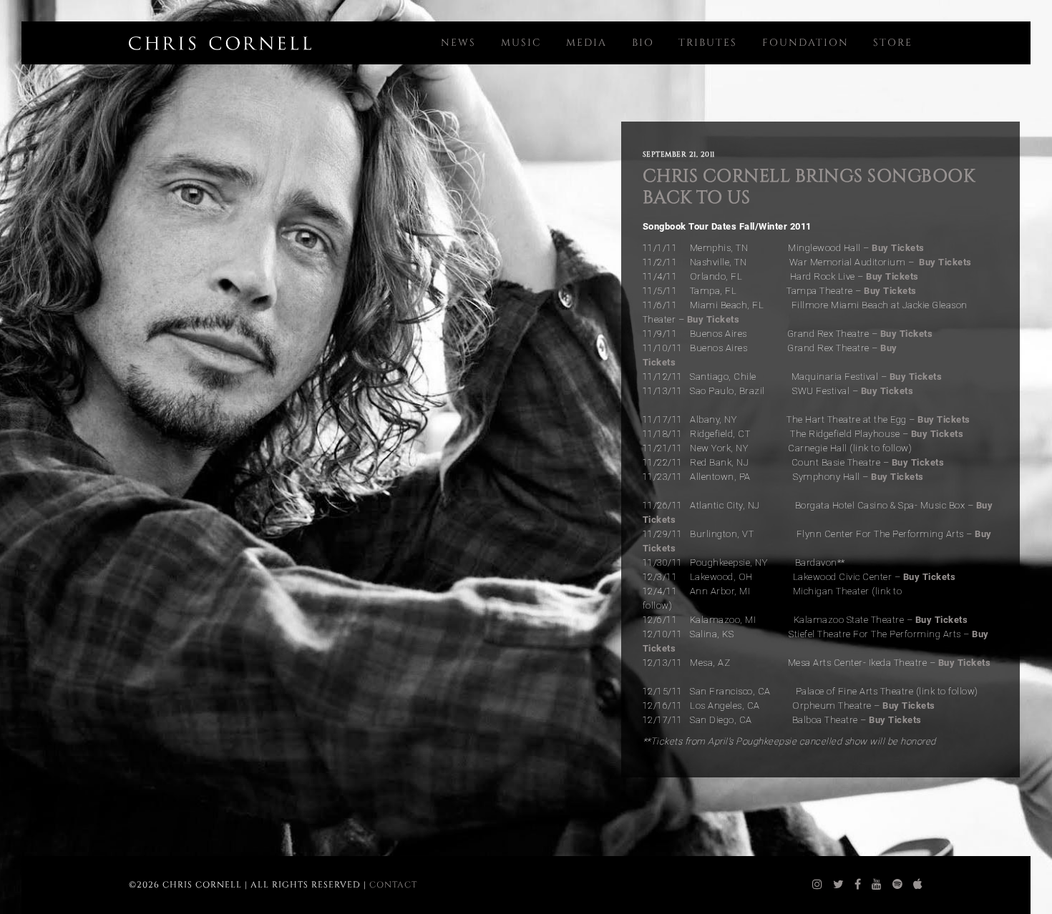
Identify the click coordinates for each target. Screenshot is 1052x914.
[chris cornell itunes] (918, 885)
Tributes (707, 42)
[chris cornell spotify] (897, 885)
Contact (393, 884)
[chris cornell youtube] (877, 885)
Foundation (805, 42)
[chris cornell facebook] (858, 885)
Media (586, 42)
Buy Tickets (898, 247)
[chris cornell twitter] (838, 885)
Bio (643, 42)
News (458, 42)
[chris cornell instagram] (817, 885)
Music (521, 42)
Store (892, 42)
